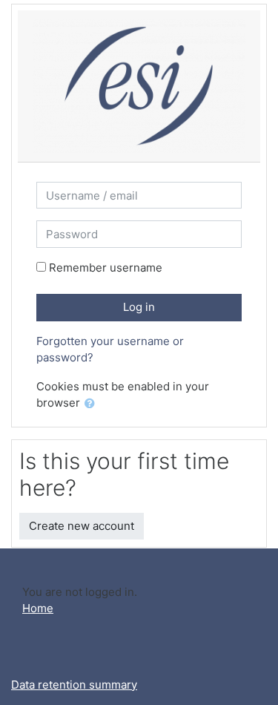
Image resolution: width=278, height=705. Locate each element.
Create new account (81, 526)
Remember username (105, 267)
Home (37, 608)
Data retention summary (74, 685)
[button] (92, 404)
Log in (139, 307)
